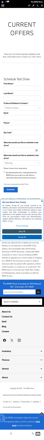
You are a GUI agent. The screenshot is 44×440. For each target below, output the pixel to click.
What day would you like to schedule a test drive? (21, 144)
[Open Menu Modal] (3, 5)
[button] (41, 413)
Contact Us (7, 316)
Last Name (9, 93)
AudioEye (36, 402)
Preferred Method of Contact (16, 103)
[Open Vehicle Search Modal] (29, 5)
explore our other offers (32, 57)
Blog (4, 326)
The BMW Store (28, 388)
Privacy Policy (25, 402)
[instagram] (19, 340)
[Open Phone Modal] (37, 5)
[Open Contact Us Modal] (33, 433)
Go (38, 292)
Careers (5, 331)
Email (6, 113)
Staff (4, 321)
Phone (7, 123)
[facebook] (4, 340)
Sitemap (16, 402)
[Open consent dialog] (38, 434)
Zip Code (8, 132)
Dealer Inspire (36, 395)
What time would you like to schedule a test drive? (21, 157)
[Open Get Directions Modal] (42, 5)
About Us (6, 311)
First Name (9, 83)
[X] (12, 340)
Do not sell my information (12, 407)
